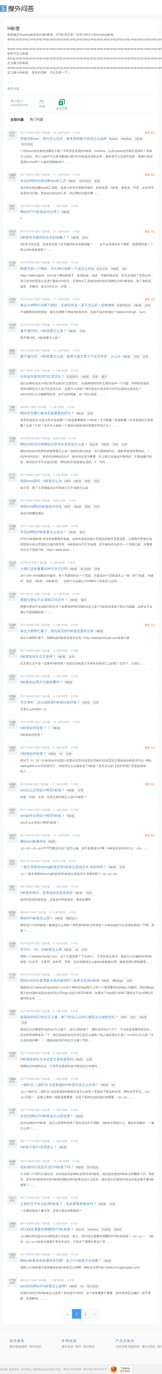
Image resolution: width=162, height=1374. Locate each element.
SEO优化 (27, 144)
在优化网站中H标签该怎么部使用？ (46, 1115)
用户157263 (27, 1109)
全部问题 (17, 119)
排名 (85, 237)
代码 (82, 331)
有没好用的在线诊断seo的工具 (43, 180)
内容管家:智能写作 (128, 1346)
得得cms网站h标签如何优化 (41, 506)
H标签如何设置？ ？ (35, 727)
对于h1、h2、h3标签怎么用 (41, 949)
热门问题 (36, 119)
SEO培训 (35, 1346)
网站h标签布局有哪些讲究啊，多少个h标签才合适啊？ (61, 1260)
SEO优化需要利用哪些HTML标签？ (47, 1229)
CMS (67, 481)
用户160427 (27, 474)
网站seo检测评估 (33, 841)
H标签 (138, 139)
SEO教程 (89, 1346)
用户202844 (27, 262)
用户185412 (27, 174)
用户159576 (27, 1254)
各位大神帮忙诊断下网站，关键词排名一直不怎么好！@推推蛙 (67, 304)
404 (124, 269)
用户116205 (27, 809)
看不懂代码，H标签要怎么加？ (43, 330)
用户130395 (27, 624)
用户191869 (27, 722)
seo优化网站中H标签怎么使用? (43, 1285)
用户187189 (27, 861)
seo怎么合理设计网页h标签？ (42, 789)
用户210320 (27, 350)
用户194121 (27, 593)
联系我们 (14, 1369)
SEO (18, 8)
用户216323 (27, 299)
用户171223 (27, 526)
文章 (145, 356)
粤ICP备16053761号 (95, 1369)
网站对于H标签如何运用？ (40, 211)
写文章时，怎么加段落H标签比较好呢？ (50, 702)
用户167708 (27, 231)
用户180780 (27, 1011)
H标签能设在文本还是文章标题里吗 (46, 1059)
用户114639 (27, 1161)
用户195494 (27, 650)
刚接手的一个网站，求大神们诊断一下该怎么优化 (57, 268)
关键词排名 (124, 305)
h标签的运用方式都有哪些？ (41, 681)
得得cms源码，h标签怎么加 (41, 480)
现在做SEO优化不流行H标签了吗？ (47, 1166)
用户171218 (27, 1141)
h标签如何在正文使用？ (38, 656)
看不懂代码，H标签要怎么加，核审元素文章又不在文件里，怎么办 (70, 356)
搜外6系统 (148, 1346)
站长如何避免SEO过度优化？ (42, 376)
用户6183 (25, 562)
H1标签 (106, 1229)
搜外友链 (67, 1346)
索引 (104, 376)
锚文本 (94, 444)
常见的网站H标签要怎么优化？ (43, 531)
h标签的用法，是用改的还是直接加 (46, 892)
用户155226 (27, 1078)
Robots (113, 139)
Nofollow (126, 139)
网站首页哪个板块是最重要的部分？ (47, 413)
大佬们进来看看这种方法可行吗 (44, 568)
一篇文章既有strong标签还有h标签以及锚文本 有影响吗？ (63, 866)
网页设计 (71, 918)
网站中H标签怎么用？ (36, 918)
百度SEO (72, 376)
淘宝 (133, 1017)
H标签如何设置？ (33, 753)
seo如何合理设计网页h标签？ (42, 815)
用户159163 (27, 835)
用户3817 (17, 101)
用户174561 (27, 747)
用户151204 (27, 132)
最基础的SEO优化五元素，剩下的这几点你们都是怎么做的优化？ (69, 1016)
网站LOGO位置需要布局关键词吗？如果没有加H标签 (60, 980)
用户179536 (27, 1053)
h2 (60, 754)
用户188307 (27, 370)
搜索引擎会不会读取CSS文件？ (44, 599)
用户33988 (26, 784)
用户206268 (27, 438)
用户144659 (27, 696)
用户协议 (26, 1369)
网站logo (118, 980)
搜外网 (4, 1369)
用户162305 (27, 943)
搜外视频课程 (18, 1346)
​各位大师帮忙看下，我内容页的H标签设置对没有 (57, 630)
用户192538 (27, 676)
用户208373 (27, 205)
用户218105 (27, 324)
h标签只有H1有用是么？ (38, 1146)
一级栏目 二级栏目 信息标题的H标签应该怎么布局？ (59, 1084)
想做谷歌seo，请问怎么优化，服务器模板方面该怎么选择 (63, 138)
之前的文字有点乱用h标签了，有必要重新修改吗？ (58, 1203)
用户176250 (27, 1197)
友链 (97, 181)
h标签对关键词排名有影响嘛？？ (44, 237)
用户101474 (27, 974)
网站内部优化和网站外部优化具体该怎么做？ (54, 444)
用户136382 (27, 1223)
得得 (87, 481)
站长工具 (102, 269)
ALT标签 (86, 569)
